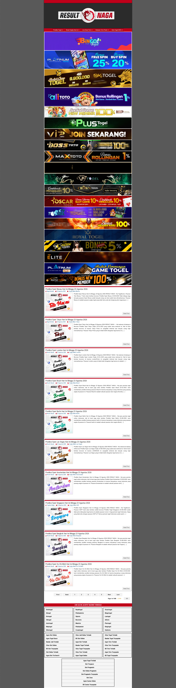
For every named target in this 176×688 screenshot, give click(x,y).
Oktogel (48, 620)
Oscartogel (108, 610)
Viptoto (78, 616)
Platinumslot (80, 627)
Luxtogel (107, 616)
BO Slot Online (80, 638)
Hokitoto (108, 630)
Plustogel (108, 623)
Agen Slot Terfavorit (52, 655)
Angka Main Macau (74, 291)
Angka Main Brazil (74, 383)
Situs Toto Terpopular (112, 645)
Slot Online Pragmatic (89, 671)
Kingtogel (108, 627)
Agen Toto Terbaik (111, 642)
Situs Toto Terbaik (81, 652)
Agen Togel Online (81, 655)
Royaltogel (79, 610)
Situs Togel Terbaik (111, 635)
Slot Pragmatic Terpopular (89, 674)
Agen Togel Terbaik (89, 661)
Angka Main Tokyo (74, 322)
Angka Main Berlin (74, 413)
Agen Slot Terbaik (81, 642)
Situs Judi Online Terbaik (83, 635)
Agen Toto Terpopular (112, 652)
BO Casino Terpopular (89, 685)
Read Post (126, 313)
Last (118, 594)
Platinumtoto (80, 613)
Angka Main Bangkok (75, 536)
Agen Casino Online (89, 681)
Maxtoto (78, 623)
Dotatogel (49, 610)
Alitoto (107, 620)
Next (109, 594)
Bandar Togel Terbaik (82, 645)
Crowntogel (79, 630)
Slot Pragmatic (89, 667)
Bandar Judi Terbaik (52, 642)
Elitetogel (49, 630)
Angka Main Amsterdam (76, 474)
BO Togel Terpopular (111, 655)
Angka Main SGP (74, 505)
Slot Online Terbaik (52, 652)
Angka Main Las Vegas (75, 444)
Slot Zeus (90, 678)
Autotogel (49, 623)
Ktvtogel (49, 616)
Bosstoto (78, 620)
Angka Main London (75, 352)
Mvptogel (49, 627)
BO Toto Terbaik (110, 649)
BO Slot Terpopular (52, 649)
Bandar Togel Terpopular (112, 638)
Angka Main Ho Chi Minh (76, 566)
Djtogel (48, 613)
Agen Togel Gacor (52, 638)
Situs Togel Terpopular (83, 649)
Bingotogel (108, 613)
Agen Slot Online (51, 635)
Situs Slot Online (51, 645)
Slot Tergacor (89, 664)
